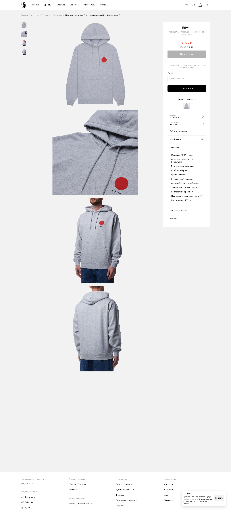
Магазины (168, 490)
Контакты (168, 484)
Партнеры (120, 506)
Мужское (61, 5)
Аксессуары (89, 5)
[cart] (200, 5)
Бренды (47, 5)
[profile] (206, 5)
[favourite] (186, 5)
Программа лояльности (127, 500)
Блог (166, 495)
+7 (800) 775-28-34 (78, 490)
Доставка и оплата (125, 490)
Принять (219, 498)
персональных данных (191, 499)
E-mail (170, 73)
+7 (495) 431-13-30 (77, 484)
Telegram (29, 502)
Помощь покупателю (125, 484)
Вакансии (168, 500)
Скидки (103, 5)
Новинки (35, 5)
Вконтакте (30, 497)
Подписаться (187, 88)
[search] (193, 5)
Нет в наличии (186, 54)
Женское (74, 5)
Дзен (27, 508)
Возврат (120, 495)
